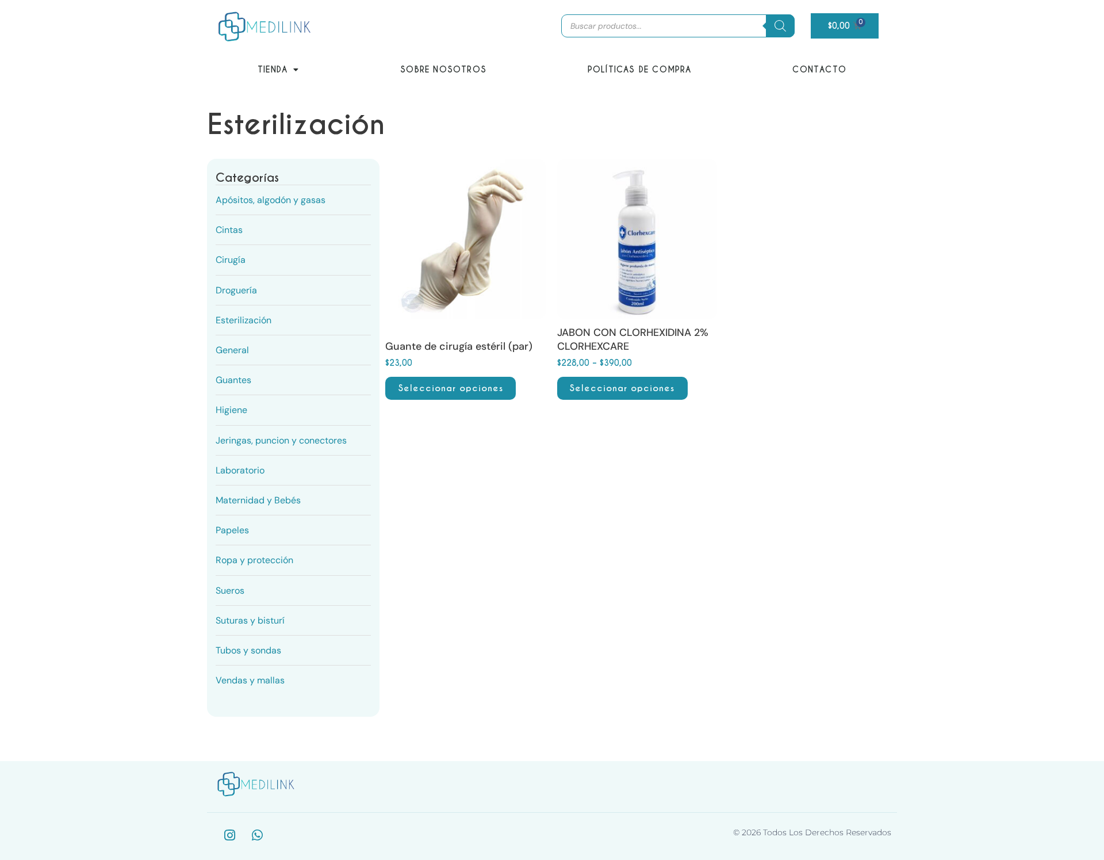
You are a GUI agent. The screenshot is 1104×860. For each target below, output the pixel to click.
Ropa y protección (254, 560)
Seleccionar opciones (450, 388)
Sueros (230, 590)
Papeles (232, 530)
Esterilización (243, 320)
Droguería (236, 290)
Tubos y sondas (248, 650)
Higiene (231, 410)
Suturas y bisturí (250, 620)
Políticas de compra (640, 69)
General (232, 350)
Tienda (273, 69)
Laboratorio (240, 470)
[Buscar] (780, 25)
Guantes (233, 380)
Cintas (229, 230)
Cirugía (231, 260)
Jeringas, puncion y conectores (281, 440)
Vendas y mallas (250, 680)
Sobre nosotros (443, 69)
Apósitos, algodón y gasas (270, 200)
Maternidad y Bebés (258, 500)
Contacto (819, 69)
